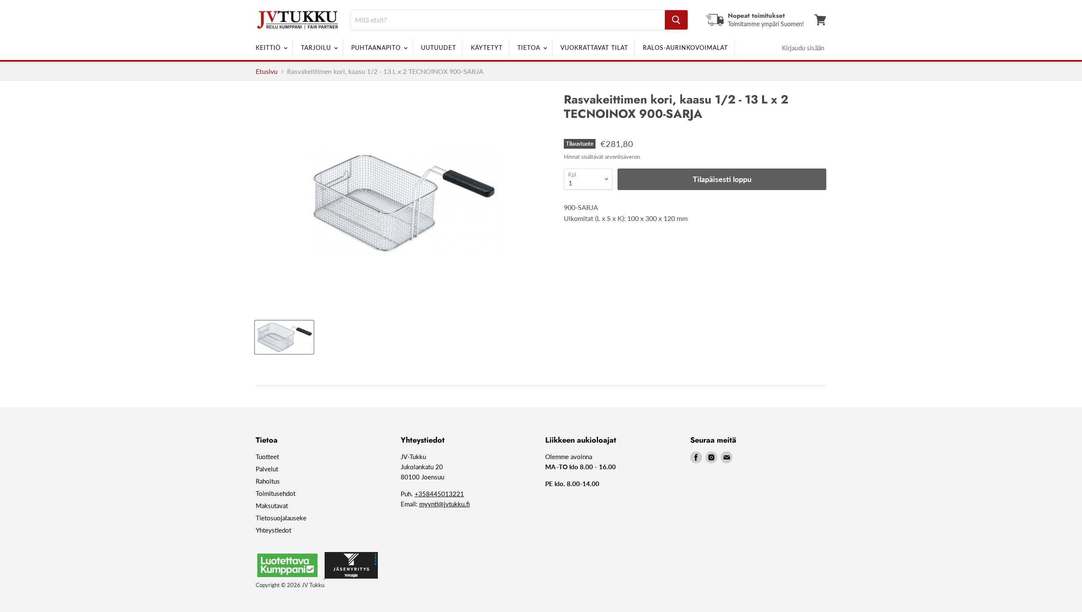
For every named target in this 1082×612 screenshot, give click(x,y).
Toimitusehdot (275, 493)
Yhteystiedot (273, 530)
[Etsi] (676, 20)
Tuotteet (267, 456)
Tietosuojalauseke (281, 518)
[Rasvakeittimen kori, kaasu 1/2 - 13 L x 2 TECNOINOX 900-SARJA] (284, 337)
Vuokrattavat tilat (594, 47)
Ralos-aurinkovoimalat (685, 47)
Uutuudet (438, 47)
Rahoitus (268, 481)
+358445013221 (439, 494)
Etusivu (267, 71)
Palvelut (267, 469)
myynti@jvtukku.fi (444, 504)
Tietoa (529, 47)
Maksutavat (272, 505)
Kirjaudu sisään (803, 48)
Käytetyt (487, 47)
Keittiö (269, 47)
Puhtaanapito (377, 47)
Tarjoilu (317, 47)
